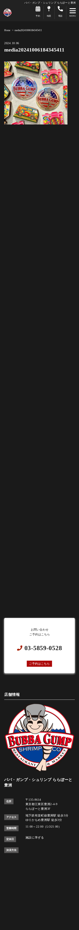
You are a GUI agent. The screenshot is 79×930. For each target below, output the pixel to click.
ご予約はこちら (39, 663)
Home (7, 30)
